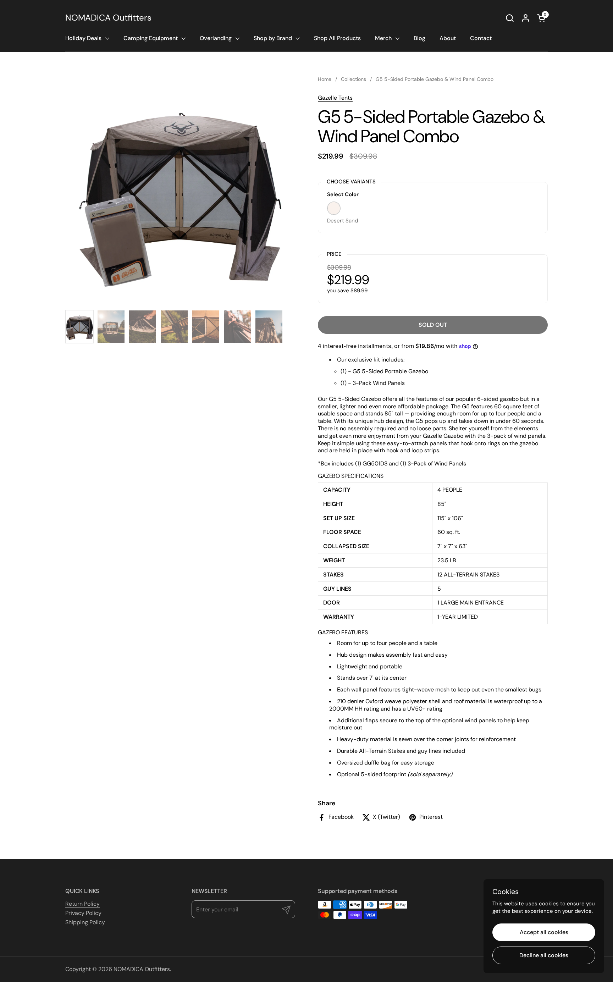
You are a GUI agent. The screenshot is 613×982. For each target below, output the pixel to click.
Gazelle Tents (335, 97)
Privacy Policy (83, 913)
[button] (509, 17)
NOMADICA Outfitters (108, 17)
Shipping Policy (85, 922)
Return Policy (82, 903)
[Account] (525, 17)
